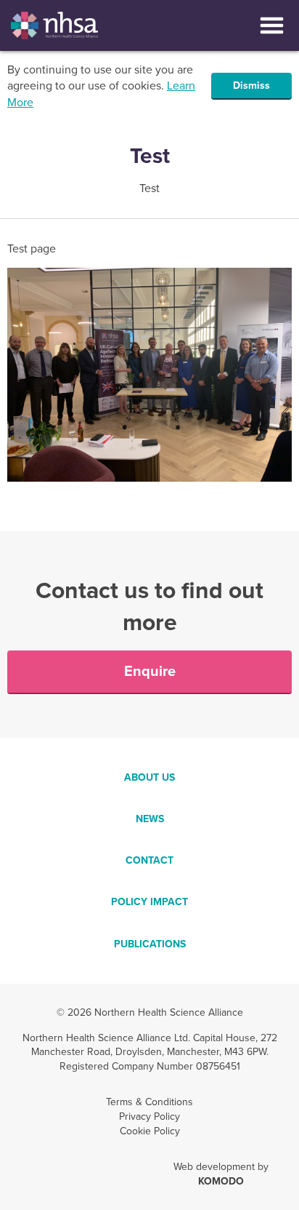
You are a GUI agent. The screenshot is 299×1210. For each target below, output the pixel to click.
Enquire (150, 671)
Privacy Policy (149, 1116)
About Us (149, 777)
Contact (149, 860)
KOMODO (221, 1181)
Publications (150, 944)
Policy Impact (149, 902)
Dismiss (251, 85)
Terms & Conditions (149, 1102)
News (150, 819)
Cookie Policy (150, 1131)
